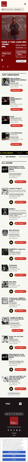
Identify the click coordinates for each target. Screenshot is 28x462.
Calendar (14, 433)
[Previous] (3, 66)
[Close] (25, 439)
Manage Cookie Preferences (14, 452)
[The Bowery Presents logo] (4, 4)
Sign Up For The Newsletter (14, 414)
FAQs (14, 435)
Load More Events (14, 393)
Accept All (14, 459)
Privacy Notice (20, 449)
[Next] (7, 66)
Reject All (14, 455)
